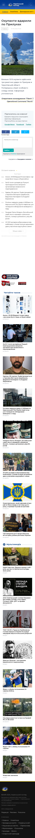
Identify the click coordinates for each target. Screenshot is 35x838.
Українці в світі (24, 823)
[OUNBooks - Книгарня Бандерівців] (17, 276)
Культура (6, 831)
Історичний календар (11, 834)
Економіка (19, 828)
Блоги (14, 831)
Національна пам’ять (10, 826)
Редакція (5, 812)
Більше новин (17, 231)
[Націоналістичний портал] (9, 283)
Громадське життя (27, 11)
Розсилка (21, 812)
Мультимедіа (7, 828)
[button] (3, 4)
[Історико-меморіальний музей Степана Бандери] (26, 283)
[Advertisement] (17, 254)
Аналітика (14, 11)
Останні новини (8, 170)
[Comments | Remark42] (17, 149)
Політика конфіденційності (8, 805)
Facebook (20, 124)
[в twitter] (25, 131)
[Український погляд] (5, 789)
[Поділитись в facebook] (6, 131)
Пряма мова (25, 826)
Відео (5, 573)
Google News (10, 124)
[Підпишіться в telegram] (15, 131)
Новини (5, 11)
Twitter (28, 124)
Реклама (13, 812)
